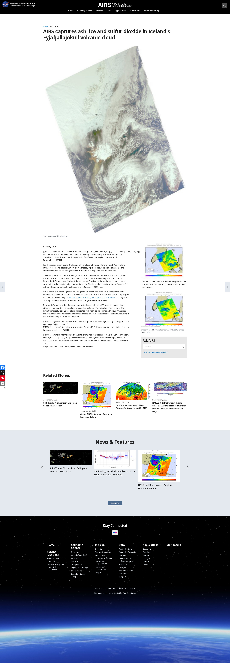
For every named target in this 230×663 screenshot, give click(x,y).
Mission (100, 545)
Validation (123, 564)
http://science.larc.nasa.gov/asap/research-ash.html (92, 297)
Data (122, 545)
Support (122, 577)
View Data (123, 573)
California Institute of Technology (21, 6)
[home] (115, 5)
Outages (122, 567)
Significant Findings (79, 567)
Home (51, 545)
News (45, 26)
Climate (74, 561)
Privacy (122, 588)
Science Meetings (53, 553)
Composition (76, 564)
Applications (150, 545)
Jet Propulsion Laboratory (21, 2)
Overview (75, 552)
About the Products (127, 552)
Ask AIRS (111, 588)
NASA (5, 4)
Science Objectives (103, 552)
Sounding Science (77, 546)
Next (188, 467)
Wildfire (146, 561)
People (98, 572)
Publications (76, 571)
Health (146, 564)
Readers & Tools (126, 570)
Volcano (146, 555)
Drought (146, 558)
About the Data (125, 549)
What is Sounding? (79, 555)
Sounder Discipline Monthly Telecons (55, 567)
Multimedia (174, 545)
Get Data (122, 555)
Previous (42, 467)
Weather (75, 558)
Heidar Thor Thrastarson (126, 593)
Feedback (99, 588)
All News (115, 503)
